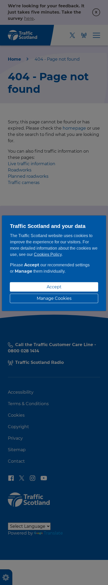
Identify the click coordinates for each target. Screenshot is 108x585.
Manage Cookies (54, 298)
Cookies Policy (48, 254)
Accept (54, 286)
